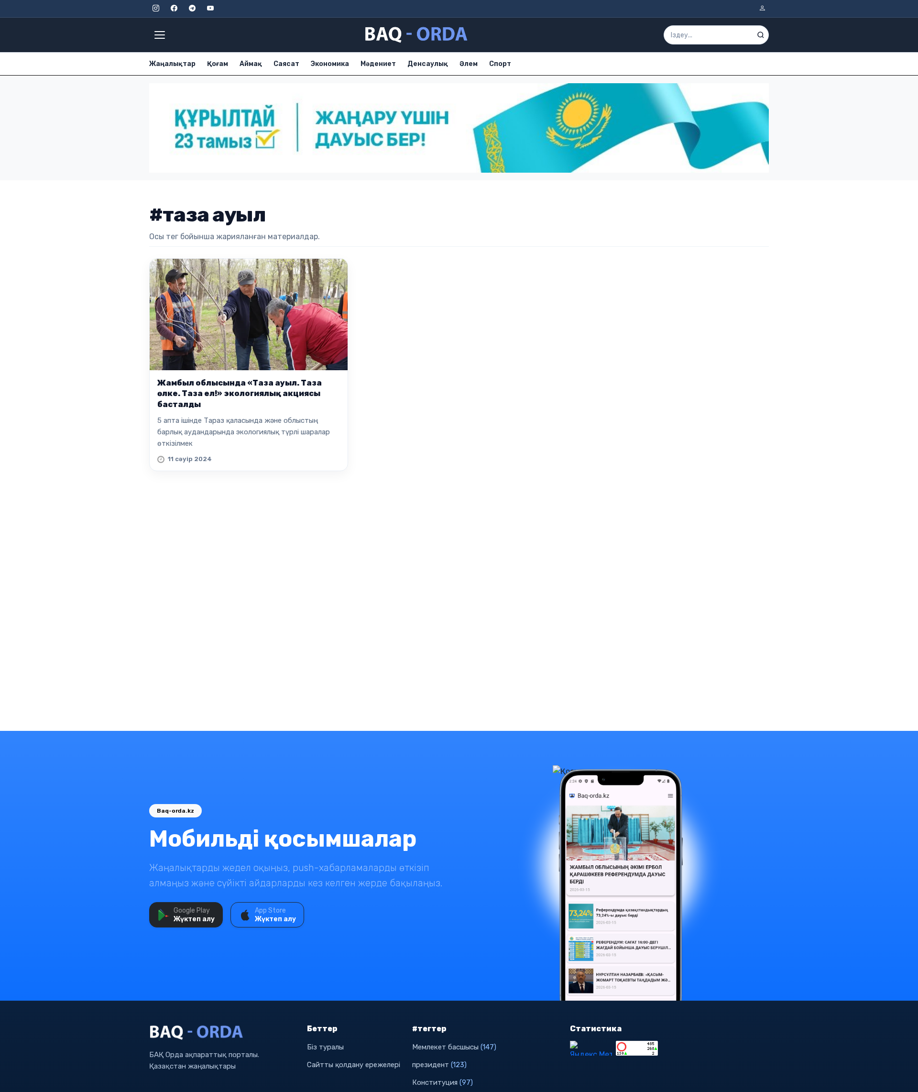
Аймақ (251, 64)
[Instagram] (156, 8)
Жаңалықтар (172, 64)
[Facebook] (174, 8)
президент (439, 1064)
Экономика (330, 64)
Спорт (500, 64)
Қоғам (217, 64)
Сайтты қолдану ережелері (353, 1064)
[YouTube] (210, 8)
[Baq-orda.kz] (222, 1032)
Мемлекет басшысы (454, 1047)
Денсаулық (427, 64)
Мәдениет (378, 64)
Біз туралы (325, 1047)
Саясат (286, 64)
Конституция (442, 1082)
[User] (762, 8)
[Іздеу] (760, 34)
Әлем (468, 64)
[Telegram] (192, 8)
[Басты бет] (417, 34)
